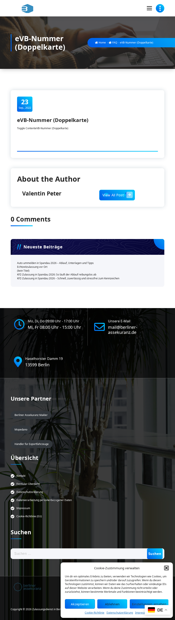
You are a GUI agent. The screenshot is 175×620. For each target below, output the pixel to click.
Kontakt (20, 476)
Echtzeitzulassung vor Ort (32, 267)
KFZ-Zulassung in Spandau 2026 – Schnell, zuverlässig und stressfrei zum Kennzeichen (68, 278)
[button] (166, 568)
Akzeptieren (80, 604)
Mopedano (21, 429)
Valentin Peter (41, 193)
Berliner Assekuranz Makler (31, 415)
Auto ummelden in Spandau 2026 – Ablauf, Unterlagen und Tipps (55, 263)
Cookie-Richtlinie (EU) (29, 516)
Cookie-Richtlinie (94, 612)
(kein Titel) (23, 270)
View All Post (113, 195)
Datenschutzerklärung (119, 612)
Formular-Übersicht (28, 484)
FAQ (114, 42)
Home (102, 42)
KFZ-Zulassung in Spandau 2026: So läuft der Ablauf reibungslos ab (56, 274)
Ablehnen (112, 604)
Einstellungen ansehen (149, 604)
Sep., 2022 (25, 103)
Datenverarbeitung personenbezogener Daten (44, 500)
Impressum (142, 612)
